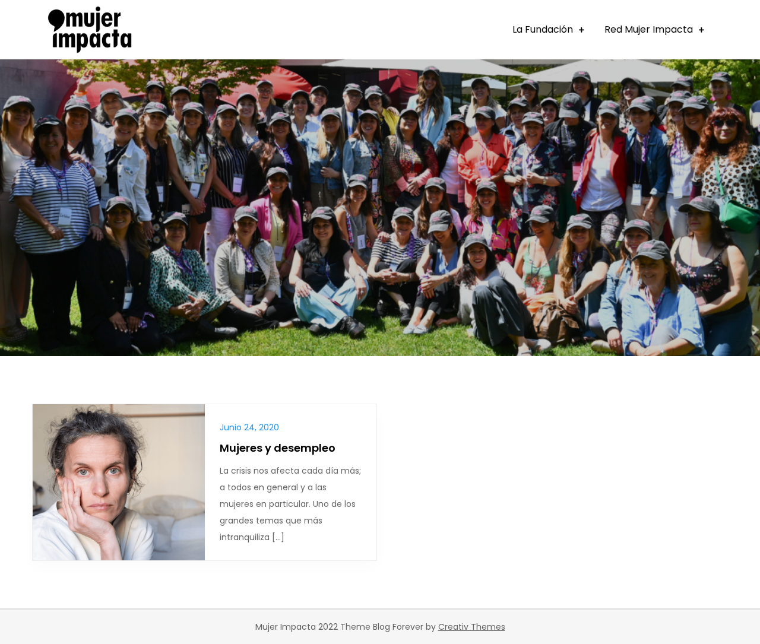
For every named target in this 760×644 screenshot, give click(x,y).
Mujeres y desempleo (277, 447)
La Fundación (542, 29)
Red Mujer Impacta (648, 29)
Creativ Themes (471, 627)
